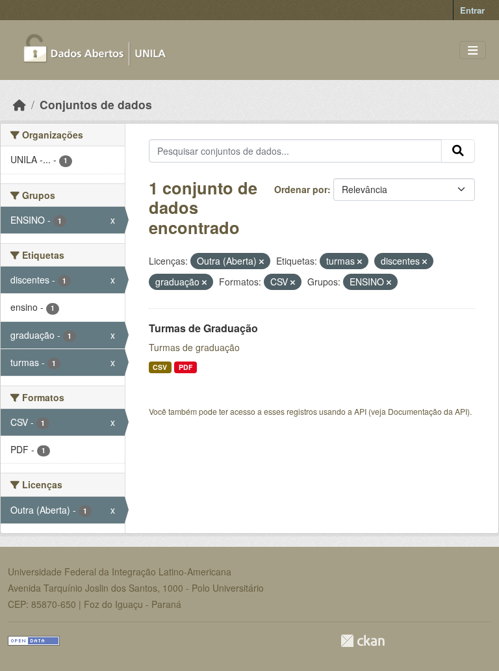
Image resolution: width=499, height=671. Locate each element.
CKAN (362, 641)
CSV (160, 367)
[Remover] (261, 261)
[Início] (19, 104)
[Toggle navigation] (472, 50)
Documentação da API (427, 411)
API (360, 411)
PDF (185, 367)
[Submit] (458, 151)
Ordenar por (300, 189)
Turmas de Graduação (203, 328)
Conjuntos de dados (96, 104)
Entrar (472, 10)
